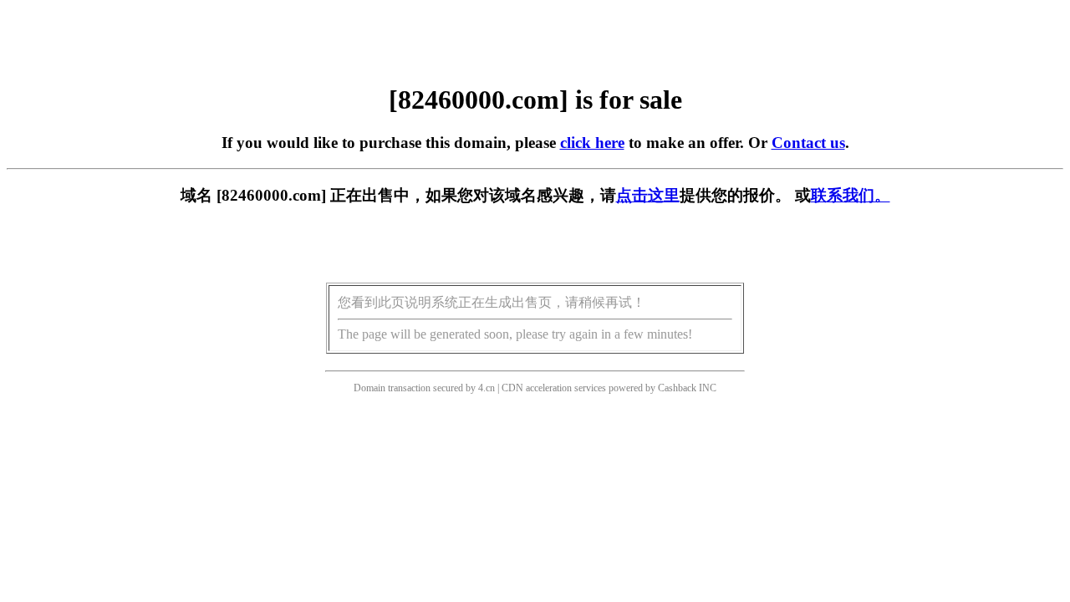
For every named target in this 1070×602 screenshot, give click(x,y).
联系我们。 (850, 195)
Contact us (808, 142)
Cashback (677, 388)
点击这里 (648, 195)
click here (592, 142)
